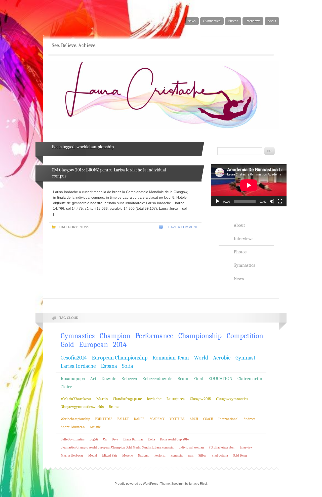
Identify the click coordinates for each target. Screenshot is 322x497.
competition (245, 336)
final (198, 378)
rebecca (129, 378)
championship (200, 336)
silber (202, 455)
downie (108, 378)
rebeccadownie (157, 378)
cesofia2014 (74, 357)
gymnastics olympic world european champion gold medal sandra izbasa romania (117, 447)
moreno (127, 455)
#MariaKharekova (76, 399)
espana (109, 366)
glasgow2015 (200, 399)
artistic (95, 427)
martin (102, 399)
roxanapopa (73, 378)
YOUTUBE (177, 419)
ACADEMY (157, 419)
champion (115, 336)
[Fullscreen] (280, 201)
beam (182, 378)
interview (246, 447)
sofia (127, 366)
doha (151, 439)
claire (66, 386)
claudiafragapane (127, 399)
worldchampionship (75, 419)
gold (67, 344)
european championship (119, 357)
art (93, 378)
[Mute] (271, 201)
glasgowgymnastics (232, 399)
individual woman (191, 447)
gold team (240, 455)
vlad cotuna (220, 455)
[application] (249, 185)
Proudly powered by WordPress (136, 483)
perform (160, 455)
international (228, 419)
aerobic (221, 357)
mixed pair (109, 455)
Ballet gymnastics (73, 439)
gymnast (245, 357)
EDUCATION (220, 378)
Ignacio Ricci (198, 483)
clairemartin (249, 378)
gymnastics (78, 336)
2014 (120, 344)
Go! (269, 151)
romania (177, 455)
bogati (94, 439)
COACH (208, 419)
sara (190, 455)
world (201, 357)
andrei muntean (73, 427)
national (143, 455)
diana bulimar (133, 439)
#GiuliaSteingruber (222, 447)
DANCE (139, 419)
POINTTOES (103, 419)
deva (115, 439)
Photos (233, 21)
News (192, 21)
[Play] (217, 201)
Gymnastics (212, 21)
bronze (114, 406)
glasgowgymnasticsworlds (82, 406)
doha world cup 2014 (174, 439)
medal (92, 455)
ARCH (194, 419)
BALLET (123, 419)
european (93, 344)
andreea (250, 419)
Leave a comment (182, 227)
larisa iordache (78, 366)
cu (105, 439)
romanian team (170, 357)
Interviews (253, 21)
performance (154, 336)
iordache (154, 399)
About (272, 21)
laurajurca (176, 399)
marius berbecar (72, 455)
